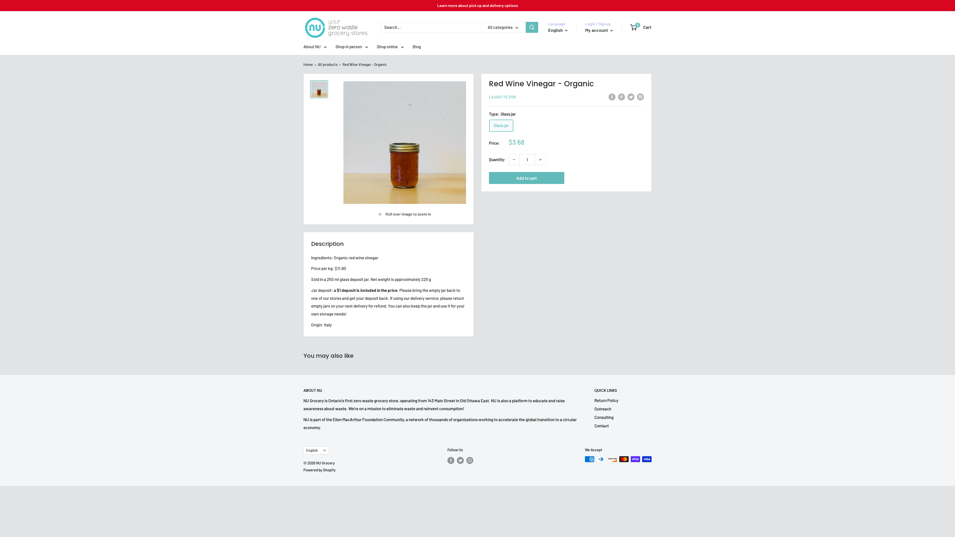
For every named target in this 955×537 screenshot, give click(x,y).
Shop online (387, 46)
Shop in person (349, 46)
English (312, 450)
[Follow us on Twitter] (460, 460)
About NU (312, 46)
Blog (417, 46)
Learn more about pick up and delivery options (477, 5)
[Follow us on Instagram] (469, 460)
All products (327, 64)
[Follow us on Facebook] (450, 460)
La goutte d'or (502, 97)
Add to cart (526, 178)
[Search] (532, 27)
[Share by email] (640, 96)
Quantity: (497, 159)
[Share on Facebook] (612, 96)
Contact (601, 425)
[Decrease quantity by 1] (514, 159)
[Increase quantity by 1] (540, 159)
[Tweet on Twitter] (630, 96)
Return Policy (606, 400)
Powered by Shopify (319, 470)
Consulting (604, 417)
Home (308, 64)
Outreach (602, 408)
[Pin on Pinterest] (621, 96)
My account (597, 30)
